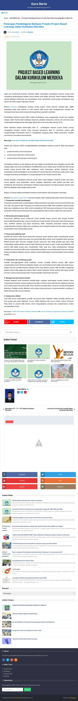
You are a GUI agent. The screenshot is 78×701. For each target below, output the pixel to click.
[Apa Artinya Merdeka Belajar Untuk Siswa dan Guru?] (62, 351)
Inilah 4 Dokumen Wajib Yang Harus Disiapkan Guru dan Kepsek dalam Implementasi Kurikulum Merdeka (38, 381)
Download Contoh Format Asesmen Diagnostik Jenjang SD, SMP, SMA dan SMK (37, 509)
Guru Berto (21, 389)
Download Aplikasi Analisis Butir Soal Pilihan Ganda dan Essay (32, 517)
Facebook (39, 322)
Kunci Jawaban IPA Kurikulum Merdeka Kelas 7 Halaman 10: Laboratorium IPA (37, 552)
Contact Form (8, 669)
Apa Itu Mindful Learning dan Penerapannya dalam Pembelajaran (33, 622)
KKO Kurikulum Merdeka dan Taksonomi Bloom (27, 500)
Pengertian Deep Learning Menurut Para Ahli (26, 630)
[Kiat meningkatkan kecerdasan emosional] (62, 371)
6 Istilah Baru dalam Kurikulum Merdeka (24, 311)
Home (6, 18)
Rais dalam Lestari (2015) (19, 198)
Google (16, 322)
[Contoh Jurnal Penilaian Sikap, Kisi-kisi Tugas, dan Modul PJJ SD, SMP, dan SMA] (15, 351)
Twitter (62, 322)
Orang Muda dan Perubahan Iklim (23, 560)
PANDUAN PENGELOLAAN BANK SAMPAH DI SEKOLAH (29, 605)
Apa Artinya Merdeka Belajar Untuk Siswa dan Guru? (61, 361)
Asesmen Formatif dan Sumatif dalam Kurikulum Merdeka (32, 140)
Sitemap (6, 676)
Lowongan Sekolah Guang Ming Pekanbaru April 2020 (29, 578)
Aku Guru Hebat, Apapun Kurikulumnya (24, 613)
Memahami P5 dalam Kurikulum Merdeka (37, 361)
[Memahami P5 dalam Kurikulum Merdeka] (39, 351)
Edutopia (14, 107)
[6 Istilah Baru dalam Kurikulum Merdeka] (15, 371)
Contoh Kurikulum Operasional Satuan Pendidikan (57, 311)
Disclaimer (7, 671)
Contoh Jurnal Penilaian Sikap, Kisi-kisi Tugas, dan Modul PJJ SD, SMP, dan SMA (14, 362)
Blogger (73, 698)
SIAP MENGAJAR (15, 18)
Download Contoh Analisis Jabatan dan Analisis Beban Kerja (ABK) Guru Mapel (37, 526)
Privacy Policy (8, 674)
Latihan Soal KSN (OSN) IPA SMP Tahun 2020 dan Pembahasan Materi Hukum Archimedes (41, 535)
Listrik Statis (16, 569)
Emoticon (9, 422)
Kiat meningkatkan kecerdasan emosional (60, 380)
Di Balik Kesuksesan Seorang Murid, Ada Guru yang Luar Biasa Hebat (34, 543)
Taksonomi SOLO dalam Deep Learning (24, 639)
